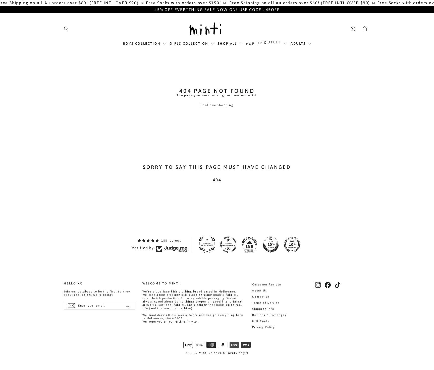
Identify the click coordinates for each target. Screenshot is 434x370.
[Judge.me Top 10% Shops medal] (271, 245)
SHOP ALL (228, 43)
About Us (259, 290)
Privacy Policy (263, 327)
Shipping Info (263, 308)
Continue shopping (217, 105)
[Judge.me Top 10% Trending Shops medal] (292, 245)
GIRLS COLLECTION (189, 43)
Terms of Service (266, 302)
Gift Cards (260, 321)
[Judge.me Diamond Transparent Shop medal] (228, 245)
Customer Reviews (267, 284)
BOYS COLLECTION (142, 43)
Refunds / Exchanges (269, 315)
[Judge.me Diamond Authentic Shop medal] (207, 245)
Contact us (261, 296)
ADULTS (299, 43)
